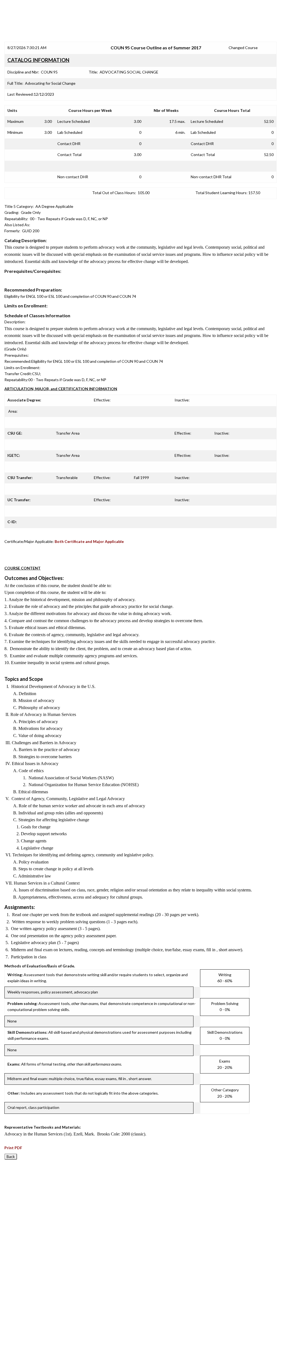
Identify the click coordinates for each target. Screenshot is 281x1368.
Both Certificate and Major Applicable (89, 541)
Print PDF (13, 1147)
